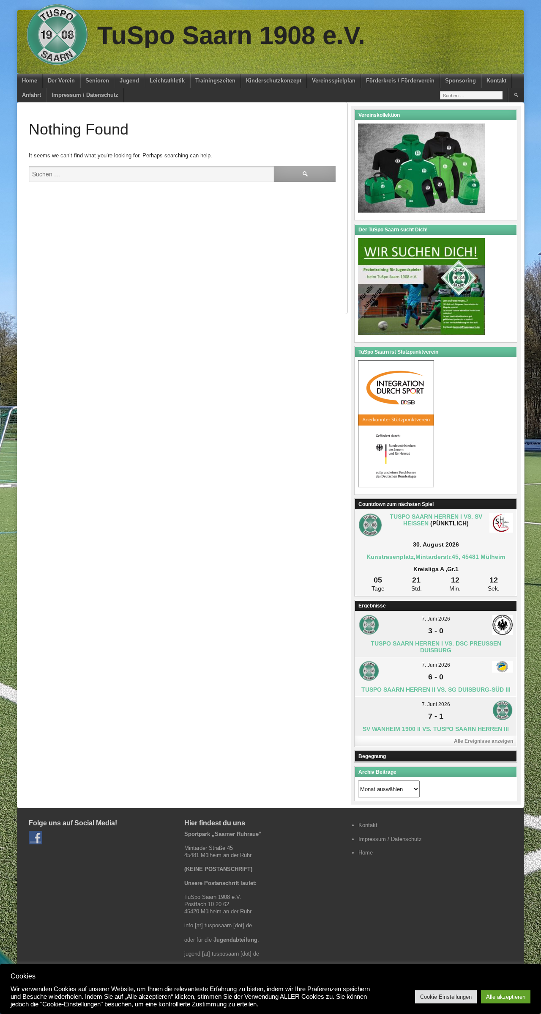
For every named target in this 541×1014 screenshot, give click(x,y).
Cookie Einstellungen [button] (446, 997)
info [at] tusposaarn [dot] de (218, 925)
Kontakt (496, 80)
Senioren (97, 80)
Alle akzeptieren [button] (505, 997)
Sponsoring (460, 80)
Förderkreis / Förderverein (400, 80)
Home (29, 80)
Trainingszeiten (215, 80)
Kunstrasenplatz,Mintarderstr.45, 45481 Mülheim (435, 556)
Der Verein (61, 80)
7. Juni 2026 (436, 619)
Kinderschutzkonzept (273, 80)
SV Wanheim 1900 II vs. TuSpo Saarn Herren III (436, 728)
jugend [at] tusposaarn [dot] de (221, 954)
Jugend (129, 80)
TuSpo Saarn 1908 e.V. (231, 35)
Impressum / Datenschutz (85, 95)
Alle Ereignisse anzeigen (483, 741)
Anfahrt (31, 95)
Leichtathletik (167, 80)
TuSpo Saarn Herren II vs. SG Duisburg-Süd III (436, 689)
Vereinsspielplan (333, 80)
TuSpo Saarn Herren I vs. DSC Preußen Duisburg (436, 647)
